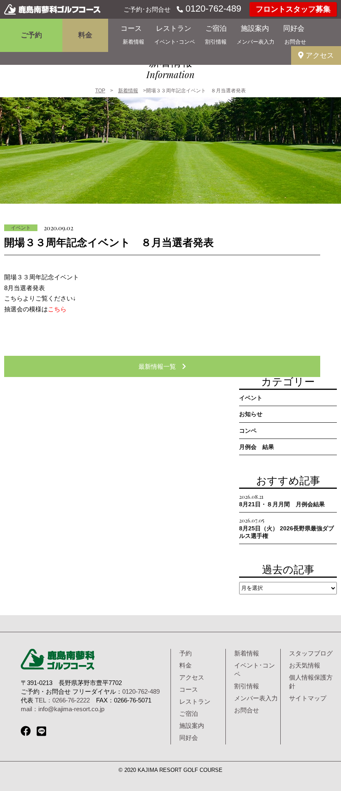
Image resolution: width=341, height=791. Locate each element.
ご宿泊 (216, 28)
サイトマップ (307, 698)
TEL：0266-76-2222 (62, 700)
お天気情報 (304, 665)
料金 (85, 35)
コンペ (248, 430)
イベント (21, 228)
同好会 (293, 28)
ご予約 (31, 35)
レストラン (173, 28)
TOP (100, 91)
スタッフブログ (311, 653)
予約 (185, 653)
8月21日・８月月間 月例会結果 (282, 500)
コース (131, 28)
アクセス (319, 55)
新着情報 (133, 42)
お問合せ (295, 42)
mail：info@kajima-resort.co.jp (62, 708)
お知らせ (250, 414)
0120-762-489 (212, 8)
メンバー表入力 (255, 42)
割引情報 (216, 42)
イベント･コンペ (174, 42)
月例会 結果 (256, 447)
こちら (57, 309)
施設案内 (255, 28)
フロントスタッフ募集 (293, 9)
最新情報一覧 (160, 366)
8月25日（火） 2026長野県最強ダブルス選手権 (286, 528)
